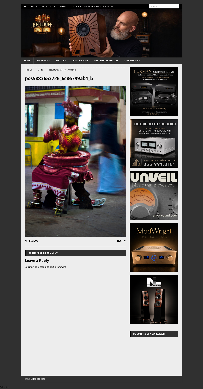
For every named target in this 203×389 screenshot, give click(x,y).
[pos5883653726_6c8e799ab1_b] (75, 235)
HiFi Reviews (43, 60)
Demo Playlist (80, 60)
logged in (42, 266)
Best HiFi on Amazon (106, 60)
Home (27, 60)
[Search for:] (164, 6)
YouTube (61, 60)
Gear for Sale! (132, 60)
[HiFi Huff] (101, 55)
